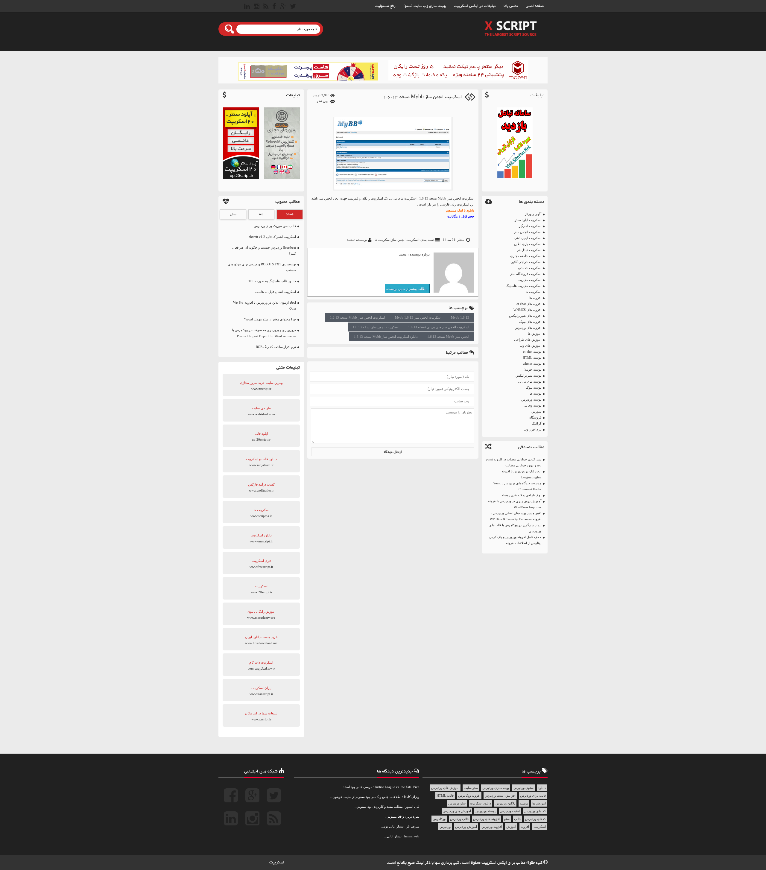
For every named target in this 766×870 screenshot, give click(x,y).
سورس (536, 411)
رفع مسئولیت (385, 6)
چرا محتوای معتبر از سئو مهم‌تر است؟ (270, 319)
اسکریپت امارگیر (530, 226)
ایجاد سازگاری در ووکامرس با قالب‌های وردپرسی (515, 528)
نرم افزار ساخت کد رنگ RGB (276, 347)
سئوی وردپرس (523, 788)
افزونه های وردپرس (528, 327)
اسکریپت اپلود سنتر (528, 220)
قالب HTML (445, 795)
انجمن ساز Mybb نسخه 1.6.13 (448, 336)
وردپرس (445, 826)
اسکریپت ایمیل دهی (527, 238)
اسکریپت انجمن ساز (527, 232)
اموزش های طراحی (527, 339)
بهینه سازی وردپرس (495, 788)
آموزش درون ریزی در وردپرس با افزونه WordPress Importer (514, 504)
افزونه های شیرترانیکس (525, 315)
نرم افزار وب (532, 429)
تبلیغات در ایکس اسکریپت (475, 6)
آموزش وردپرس (466, 826)
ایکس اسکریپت (494, 863)
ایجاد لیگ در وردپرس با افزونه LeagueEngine (521, 474)
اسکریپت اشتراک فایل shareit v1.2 (272, 236)
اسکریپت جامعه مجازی (525, 256)
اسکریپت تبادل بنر (529, 250)
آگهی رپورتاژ (533, 214)
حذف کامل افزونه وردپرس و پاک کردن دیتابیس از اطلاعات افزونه (515, 540)
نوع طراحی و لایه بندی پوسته (521, 495)
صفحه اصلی (535, 6)
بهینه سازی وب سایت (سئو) (424, 6)
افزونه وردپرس (491, 826)
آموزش (511, 826)
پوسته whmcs (532, 363)
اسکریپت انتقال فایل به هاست (275, 291)
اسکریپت (540, 826)
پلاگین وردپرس (505, 803)
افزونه (525, 826)
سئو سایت (471, 788)
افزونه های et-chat (528, 303)
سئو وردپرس (457, 803)
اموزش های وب (530, 345)
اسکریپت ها (533, 291)
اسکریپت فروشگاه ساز (525, 274)
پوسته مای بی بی (529, 381)
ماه (261, 214)
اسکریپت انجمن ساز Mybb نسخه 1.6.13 (422, 97)
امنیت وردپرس (510, 811)
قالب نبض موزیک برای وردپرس (275, 226)
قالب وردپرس (459, 819)
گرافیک (536, 423)
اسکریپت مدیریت (529, 280)
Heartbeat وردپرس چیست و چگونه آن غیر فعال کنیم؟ (264, 250)
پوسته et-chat (532, 351)
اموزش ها (534, 333)
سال (233, 214)
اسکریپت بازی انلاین (527, 244)
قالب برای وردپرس (533, 795)
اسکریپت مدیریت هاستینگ (523, 286)
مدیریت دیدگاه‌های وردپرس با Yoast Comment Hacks (517, 486)
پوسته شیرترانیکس (528, 375)
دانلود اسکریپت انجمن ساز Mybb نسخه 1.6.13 (386, 336)
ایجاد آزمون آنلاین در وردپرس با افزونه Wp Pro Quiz (264, 305)
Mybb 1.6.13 (460, 317)
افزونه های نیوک (530, 321)
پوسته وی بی (532, 405)
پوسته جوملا (533, 369)
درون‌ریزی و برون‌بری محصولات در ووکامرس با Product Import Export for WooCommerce (264, 333)
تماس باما (511, 6)
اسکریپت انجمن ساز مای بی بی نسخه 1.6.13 (438, 327)
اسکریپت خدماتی (529, 268)
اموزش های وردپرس (445, 788)
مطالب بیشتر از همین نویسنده (406, 288)
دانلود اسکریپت (480, 803)
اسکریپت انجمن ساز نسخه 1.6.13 (376, 327)
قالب (517, 819)
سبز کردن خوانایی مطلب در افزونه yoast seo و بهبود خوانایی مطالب (513, 462)
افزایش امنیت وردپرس (500, 795)
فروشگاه (535, 417)
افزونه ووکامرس (469, 795)
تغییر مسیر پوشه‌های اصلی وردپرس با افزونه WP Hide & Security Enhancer (515, 516)
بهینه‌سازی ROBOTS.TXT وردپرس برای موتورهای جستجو (262, 267)
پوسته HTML (532, 357)
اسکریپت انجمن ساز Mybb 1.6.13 (418, 317)
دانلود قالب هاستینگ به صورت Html (271, 281)
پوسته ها (535, 393)
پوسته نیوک (533, 387)
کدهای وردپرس (535, 819)
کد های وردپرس (535, 811)
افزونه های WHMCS (527, 309)
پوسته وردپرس (531, 399)
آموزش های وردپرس (457, 811)
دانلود (542, 788)
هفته (290, 214)
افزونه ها (535, 297)
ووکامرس (439, 819)
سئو (507, 819)
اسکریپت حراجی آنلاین (525, 262)
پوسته (524, 803)
